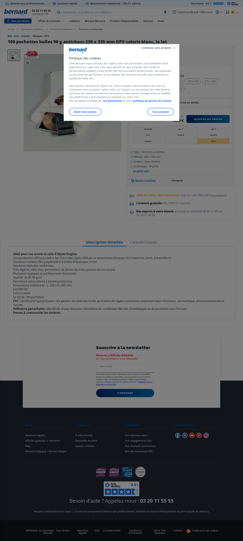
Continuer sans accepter (156, 47)
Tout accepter (160, 111)
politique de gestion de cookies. (152, 100)
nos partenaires (112, 100)
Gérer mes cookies (85, 111)
